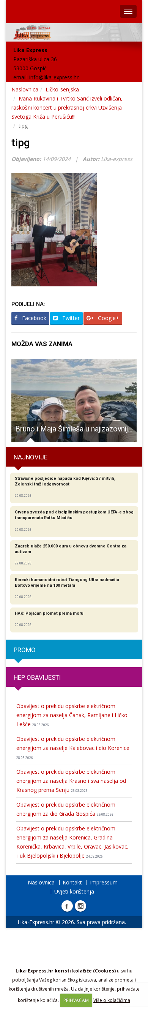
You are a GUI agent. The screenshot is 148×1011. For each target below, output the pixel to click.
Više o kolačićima (111, 1000)
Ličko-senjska (62, 89)
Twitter (70, 318)
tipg (20, 142)
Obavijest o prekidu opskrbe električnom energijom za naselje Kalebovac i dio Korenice (72, 747)
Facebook (33, 318)
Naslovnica (24, 89)
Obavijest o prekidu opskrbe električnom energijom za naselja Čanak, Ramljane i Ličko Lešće (72, 715)
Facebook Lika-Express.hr (67, 906)
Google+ (107, 318)
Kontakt (72, 882)
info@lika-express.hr (54, 77)
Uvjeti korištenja (74, 891)
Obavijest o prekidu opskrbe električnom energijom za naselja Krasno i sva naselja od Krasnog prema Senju (71, 780)
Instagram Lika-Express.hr (80, 906)
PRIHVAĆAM (76, 1000)
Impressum (104, 882)
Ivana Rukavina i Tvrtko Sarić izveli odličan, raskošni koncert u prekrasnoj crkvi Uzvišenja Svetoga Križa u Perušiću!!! (67, 107)
